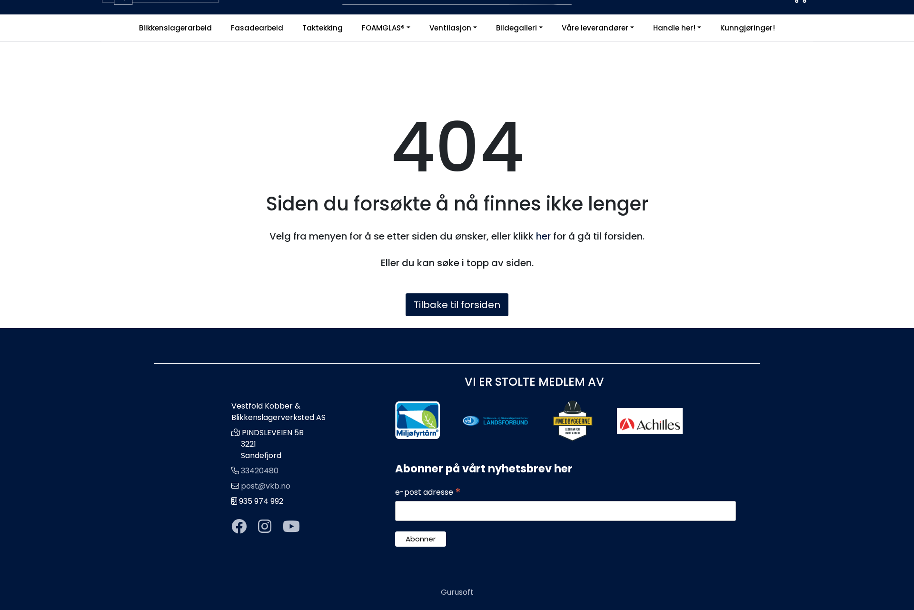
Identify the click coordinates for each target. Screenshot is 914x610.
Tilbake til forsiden (457, 304)
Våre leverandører (595, 28)
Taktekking (322, 28)
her (543, 236)
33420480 (259, 470)
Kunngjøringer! (747, 28)
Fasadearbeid (257, 28)
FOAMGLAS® (383, 28)
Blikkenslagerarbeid (175, 28)
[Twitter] (239, 527)
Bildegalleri (516, 28)
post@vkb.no (265, 485)
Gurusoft (457, 592)
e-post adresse (428, 492)
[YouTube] (291, 527)
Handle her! (674, 28)
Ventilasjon (450, 28)
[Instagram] (264, 527)
